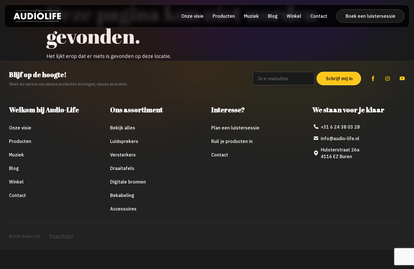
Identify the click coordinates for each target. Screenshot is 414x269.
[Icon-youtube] (402, 78)
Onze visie (192, 16)
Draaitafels (122, 168)
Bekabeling (122, 195)
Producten (224, 16)
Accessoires (123, 209)
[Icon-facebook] (373, 78)
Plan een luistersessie (235, 128)
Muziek (251, 16)
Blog (273, 16)
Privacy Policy (61, 236)
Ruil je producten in (232, 141)
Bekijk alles (122, 128)
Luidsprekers (124, 141)
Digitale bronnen (128, 182)
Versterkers (123, 155)
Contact (318, 16)
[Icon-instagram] (387, 78)
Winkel (294, 16)
